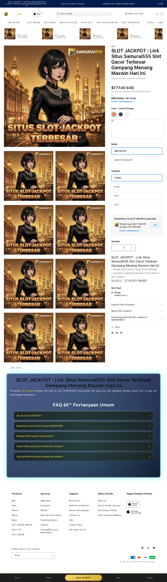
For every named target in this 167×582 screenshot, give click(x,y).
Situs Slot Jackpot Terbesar (73, 4)
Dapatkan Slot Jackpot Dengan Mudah (119, 4)
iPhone (15, 510)
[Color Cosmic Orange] (114, 114)
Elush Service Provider (50, 515)
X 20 (116, 204)
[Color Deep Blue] (121, 114)
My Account (74, 501)
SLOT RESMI (50, 22)
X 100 (116, 187)
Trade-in (44, 525)
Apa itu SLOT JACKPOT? (29, 416)
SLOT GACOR (18, 535)
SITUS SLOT (87, 22)
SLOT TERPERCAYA (130, 22)
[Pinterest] (122, 333)
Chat (118, 578)
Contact (150, 578)
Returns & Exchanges (79, 510)
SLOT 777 (16, 530)
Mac (14, 501)
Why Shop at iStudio (107, 510)
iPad (14, 506)
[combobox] (83, 13)
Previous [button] (5, 3)
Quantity (115, 241)
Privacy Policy (75, 525)
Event (17, 578)
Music (14, 520)
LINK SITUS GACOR (123, 160)
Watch (15, 515)
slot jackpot (28, 391)
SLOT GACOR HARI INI (107, 22)
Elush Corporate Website (109, 515)
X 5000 (117, 178)
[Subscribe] (52, 555)
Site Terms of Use (77, 530)
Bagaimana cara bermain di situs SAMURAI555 (40, 426)
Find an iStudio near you (109, 506)
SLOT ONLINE (33, 22)
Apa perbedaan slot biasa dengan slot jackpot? (40, 456)
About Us (102, 501)
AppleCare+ (45, 501)
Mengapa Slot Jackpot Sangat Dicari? (35, 436)
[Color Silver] (127, 114)
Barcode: (131, 78)
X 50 (116, 196)
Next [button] (161, 3)
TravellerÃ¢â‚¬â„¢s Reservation (49, 531)
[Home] (13, 14)
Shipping (127, 91)
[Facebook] (113, 333)
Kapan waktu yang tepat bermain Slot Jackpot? (40, 446)
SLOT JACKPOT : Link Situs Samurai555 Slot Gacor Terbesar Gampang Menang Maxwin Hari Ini (27, 4)
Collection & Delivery (79, 506)
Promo (48, 578)
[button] (14, 22)
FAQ (71, 520)
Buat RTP (142, 281)
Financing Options (48, 520)
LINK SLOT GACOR (68, 22)
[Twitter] (117, 333)
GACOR (43, 510)
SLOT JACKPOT (83, 578)
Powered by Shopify (147, 562)
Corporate (45, 506)
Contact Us (74, 515)
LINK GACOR (14, 22)
